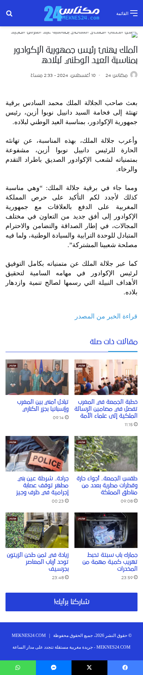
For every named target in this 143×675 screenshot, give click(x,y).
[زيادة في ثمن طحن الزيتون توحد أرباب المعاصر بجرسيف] (37, 530)
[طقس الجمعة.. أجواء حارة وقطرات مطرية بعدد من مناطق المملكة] (106, 453)
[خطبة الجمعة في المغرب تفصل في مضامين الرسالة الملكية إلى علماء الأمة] (106, 377)
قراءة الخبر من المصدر (106, 316)
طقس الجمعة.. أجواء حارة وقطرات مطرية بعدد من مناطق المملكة (107, 485)
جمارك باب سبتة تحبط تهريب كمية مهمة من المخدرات (110, 561)
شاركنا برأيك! (71, 602)
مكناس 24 (117, 75)
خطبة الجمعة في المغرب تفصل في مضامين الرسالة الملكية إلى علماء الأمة (106, 408)
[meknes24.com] (71, 13)
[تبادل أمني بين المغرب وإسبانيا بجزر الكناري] (37, 377)
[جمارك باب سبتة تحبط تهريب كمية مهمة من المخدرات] (106, 530)
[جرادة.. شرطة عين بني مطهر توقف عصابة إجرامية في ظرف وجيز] (37, 453)
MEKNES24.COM (29, 635)
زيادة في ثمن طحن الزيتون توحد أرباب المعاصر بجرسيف (38, 561)
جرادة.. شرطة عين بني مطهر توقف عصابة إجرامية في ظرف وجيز (42, 485)
